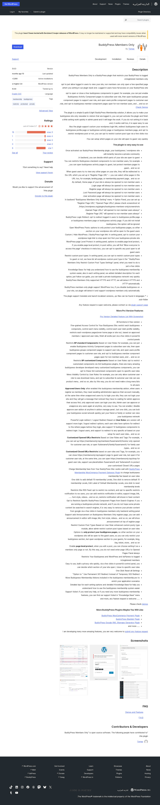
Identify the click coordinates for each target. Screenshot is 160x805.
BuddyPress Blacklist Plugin (128, 619)
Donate (60, 773)
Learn (91, 766)
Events (61, 770)
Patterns (118, 777)
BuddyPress (30, 777)
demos (145, 604)
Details (142, 59)
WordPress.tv (87, 777)
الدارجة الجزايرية (122, 790)
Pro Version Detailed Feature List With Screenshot (121, 316)
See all (15, 153)
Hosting (148, 773)
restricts (16, 104)
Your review (48, 153)
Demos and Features (134, 712)
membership (17, 99)
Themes (119, 770)
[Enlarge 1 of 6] (145, 648)
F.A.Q (141, 717)
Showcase (118, 766)
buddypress (28, 99)
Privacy (148, 777)
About (148, 766)
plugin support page (139, 305)
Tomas (131, 49)
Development (100, 59)
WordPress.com (29, 766)
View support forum (44, 172)
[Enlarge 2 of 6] (145, 684)
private (32, 104)
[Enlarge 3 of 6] (114, 648)
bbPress (31, 773)
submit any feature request (136, 631)
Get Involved (59, 766)
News (148, 770)
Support (15, 59)
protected (24, 104)
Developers (88, 773)
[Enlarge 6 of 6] (85, 682)
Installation (116, 59)
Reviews (130, 59)
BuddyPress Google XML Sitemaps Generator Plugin (117, 622)
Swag (61, 777)
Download (18, 47)
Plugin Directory (144, 12)
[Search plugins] (125, 20)
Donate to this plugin (44, 196)
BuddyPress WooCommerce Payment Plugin (121, 615)
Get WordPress (11, 4)
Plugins (119, 773)
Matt (33, 770)
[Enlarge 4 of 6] (85, 648)
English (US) (16, 94)
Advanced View (46, 111)
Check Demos (142, 107)
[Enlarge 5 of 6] (85, 670)
